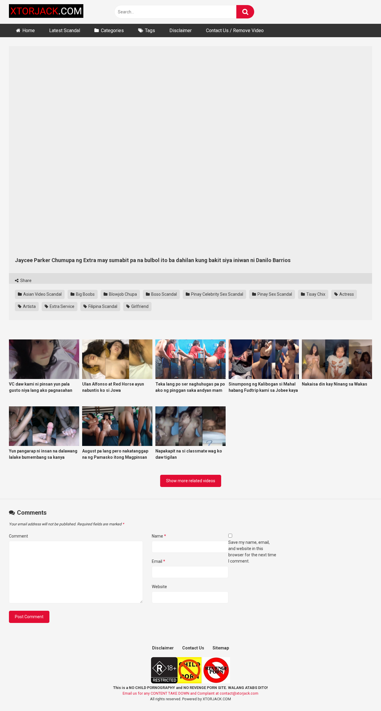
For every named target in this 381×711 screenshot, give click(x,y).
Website (159, 586)
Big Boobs (85, 294)
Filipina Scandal (102, 306)
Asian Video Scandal (42, 294)
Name (159, 536)
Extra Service (61, 306)
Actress (346, 294)
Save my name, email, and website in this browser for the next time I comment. (252, 551)
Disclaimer (180, 30)
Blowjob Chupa (122, 294)
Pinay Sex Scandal (274, 294)
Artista (29, 306)
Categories (112, 30)
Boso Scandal (163, 294)
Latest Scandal (64, 30)
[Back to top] (361, 693)
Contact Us (193, 648)
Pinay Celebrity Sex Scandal (216, 294)
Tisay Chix (315, 294)
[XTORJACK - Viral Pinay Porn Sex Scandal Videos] (46, 12)
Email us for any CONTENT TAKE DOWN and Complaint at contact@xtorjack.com (190, 693)
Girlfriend (139, 306)
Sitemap (221, 648)
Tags (150, 30)
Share (25, 280)
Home (28, 30)
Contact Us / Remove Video (235, 30)
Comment (18, 536)
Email (158, 561)
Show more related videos (190, 480)
